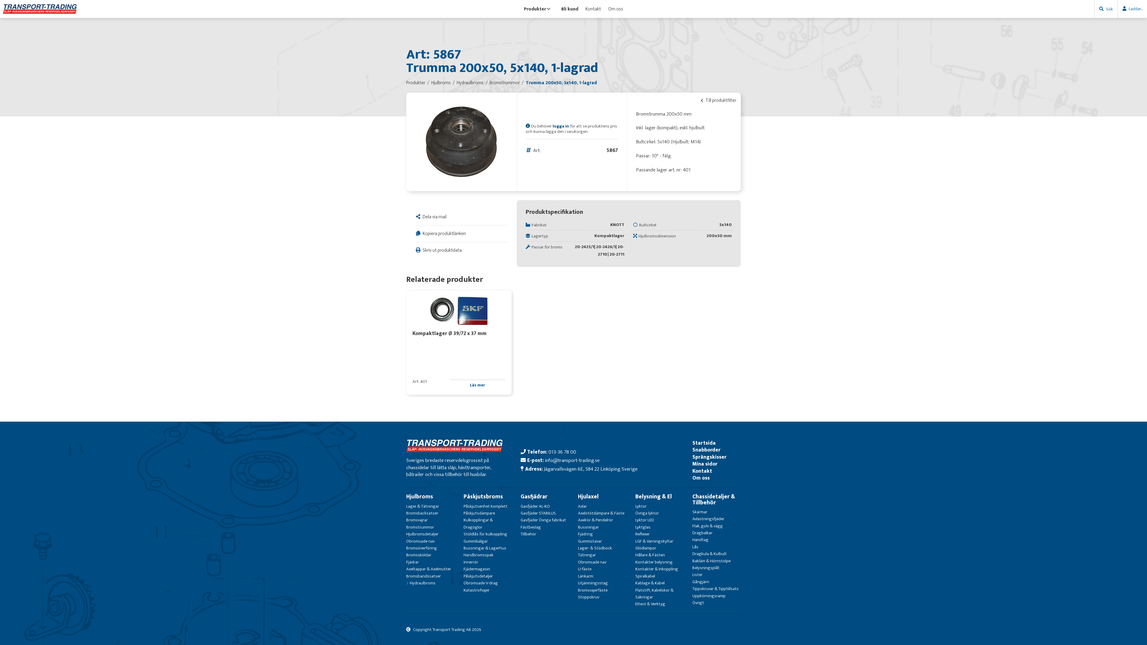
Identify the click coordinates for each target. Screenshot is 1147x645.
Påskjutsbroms (483, 496)
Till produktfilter (720, 100)
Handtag (700, 539)
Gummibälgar (476, 541)
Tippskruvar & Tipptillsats (715, 588)
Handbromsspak (478, 555)
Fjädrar (412, 562)
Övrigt (698, 602)
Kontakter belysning (654, 562)
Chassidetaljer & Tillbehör (713, 499)
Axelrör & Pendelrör (595, 520)
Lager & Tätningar (422, 506)
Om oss (615, 9)
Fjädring (585, 534)
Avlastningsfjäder (708, 519)
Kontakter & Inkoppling (656, 569)
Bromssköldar (418, 555)
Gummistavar (590, 541)
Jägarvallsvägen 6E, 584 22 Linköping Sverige (590, 469)
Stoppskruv (588, 597)
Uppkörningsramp (709, 596)
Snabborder (706, 450)
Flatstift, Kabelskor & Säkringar (654, 593)
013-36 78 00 (562, 452)
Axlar (582, 506)
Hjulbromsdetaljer (422, 534)
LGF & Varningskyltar (654, 541)
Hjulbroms (419, 496)
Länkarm (585, 576)
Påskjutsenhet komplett (485, 506)
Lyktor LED (644, 520)
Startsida (704, 443)
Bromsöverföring (421, 548)
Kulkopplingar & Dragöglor (478, 523)
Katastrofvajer (477, 590)
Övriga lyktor (647, 513)
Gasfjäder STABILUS (538, 513)
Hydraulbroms (423, 583)
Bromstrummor (420, 527)
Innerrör (471, 562)
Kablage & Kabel (650, 583)
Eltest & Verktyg (650, 604)
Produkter (535, 9)
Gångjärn (700, 582)
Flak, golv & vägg (707, 526)
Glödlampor (645, 548)
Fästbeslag (531, 527)
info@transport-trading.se (572, 460)
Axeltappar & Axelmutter (428, 569)
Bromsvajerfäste (593, 590)
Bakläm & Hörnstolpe (711, 561)
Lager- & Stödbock (595, 548)
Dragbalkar (702, 533)
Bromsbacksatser (422, 513)
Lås (695, 547)
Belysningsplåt (706, 568)
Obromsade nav (420, 541)
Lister (697, 574)
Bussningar (588, 527)
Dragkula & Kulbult (709, 554)
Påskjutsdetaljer (478, 576)
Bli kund (569, 9)
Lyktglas (643, 527)
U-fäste (584, 569)
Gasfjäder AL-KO (535, 506)
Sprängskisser (709, 457)
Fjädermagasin (477, 569)
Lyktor (641, 506)
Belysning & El (653, 496)
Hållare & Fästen (650, 555)
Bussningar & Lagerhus (485, 548)
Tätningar (587, 555)
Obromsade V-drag (481, 583)
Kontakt (593, 9)
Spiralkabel (645, 576)
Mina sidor (704, 464)
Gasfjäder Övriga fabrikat (543, 520)
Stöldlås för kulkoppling (485, 534)
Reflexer (642, 534)
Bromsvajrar (417, 520)
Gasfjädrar (534, 496)
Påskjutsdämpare (479, 513)
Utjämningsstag (593, 583)
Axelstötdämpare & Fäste (601, 513)
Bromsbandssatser (423, 576)
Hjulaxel (588, 496)
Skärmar (699, 512)
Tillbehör (528, 534)
